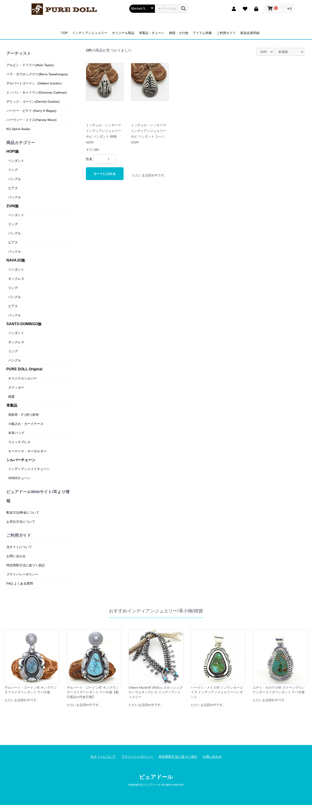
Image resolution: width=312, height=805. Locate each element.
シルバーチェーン (21, 460)
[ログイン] (255, 8)
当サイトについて (19, 547)
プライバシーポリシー (22, 574)
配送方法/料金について (22, 512)
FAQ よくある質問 (19, 583)
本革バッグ (16, 433)
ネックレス (16, 278)
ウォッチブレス (19, 442)
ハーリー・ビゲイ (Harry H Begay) (31, 110)
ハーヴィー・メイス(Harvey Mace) (31, 120)
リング (13, 170)
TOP (64, 33)
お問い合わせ (16, 556)
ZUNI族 (12, 206)
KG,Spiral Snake (18, 129)
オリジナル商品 (123, 33)
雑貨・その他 (178, 33)
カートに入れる (104, 173)
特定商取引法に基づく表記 (25, 565)
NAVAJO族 (15, 260)
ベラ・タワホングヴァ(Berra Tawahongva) (37, 74)
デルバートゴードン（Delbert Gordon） (35, 83)
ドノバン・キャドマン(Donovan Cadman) (36, 92)
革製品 (11, 405)
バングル (14, 179)
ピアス (13, 188)
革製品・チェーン (151, 33)
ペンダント (16, 160)
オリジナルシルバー (22, 378)
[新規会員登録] (233, 8)
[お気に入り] (244, 8)
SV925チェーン (19, 478)
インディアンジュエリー (89, 33)
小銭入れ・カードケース (25, 424)
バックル (14, 197)
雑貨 (11, 396)
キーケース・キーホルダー (27, 451)
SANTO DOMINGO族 (24, 324)
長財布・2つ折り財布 (23, 414)
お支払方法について (20, 521)
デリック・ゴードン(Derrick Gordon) (33, 101)
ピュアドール (156, 777)
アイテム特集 (202, 33)
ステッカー (16, 387)
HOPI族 (12, 151)
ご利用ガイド (226, 33)
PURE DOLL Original (24, 369)
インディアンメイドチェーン (29, 469)
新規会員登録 (249, 33)
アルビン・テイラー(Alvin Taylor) (30, 65)
